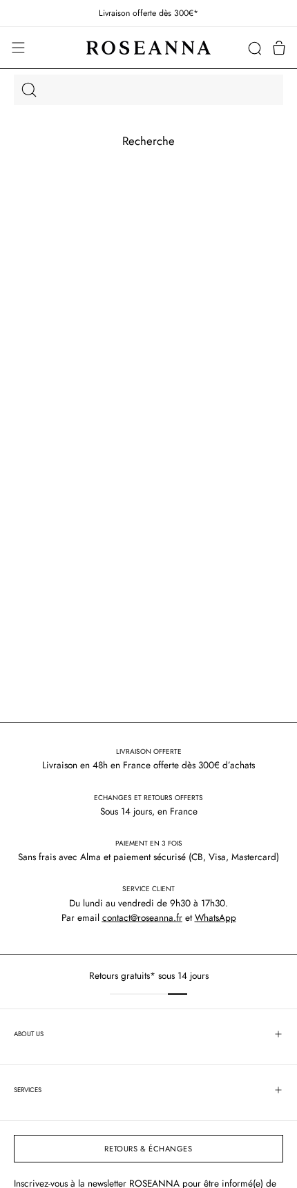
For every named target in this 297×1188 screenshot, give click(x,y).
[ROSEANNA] (148, 48)
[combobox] (148, 90)
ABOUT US (29, 1034)
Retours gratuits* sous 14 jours (149, 975)
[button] (254, 48)
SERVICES (27, 1090)
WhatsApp (215, 917)
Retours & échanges (148, 1148)
